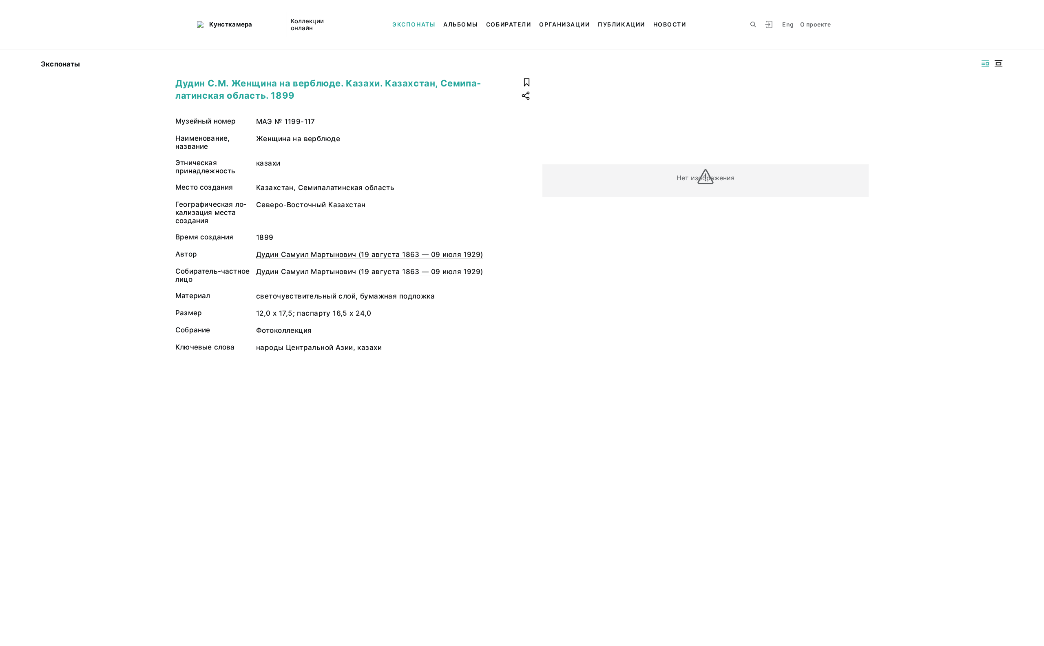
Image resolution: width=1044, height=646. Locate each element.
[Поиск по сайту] (753, 24)
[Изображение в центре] (998, 63)
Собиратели (508, 24)
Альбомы (460, 24)
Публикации (621, 24)
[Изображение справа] (985, 63)
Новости (669, 24)
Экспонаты (413, 24)
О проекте (815, 24)
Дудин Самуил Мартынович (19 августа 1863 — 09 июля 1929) (369, 254)
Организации (564, 24)
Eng (788, 24)
